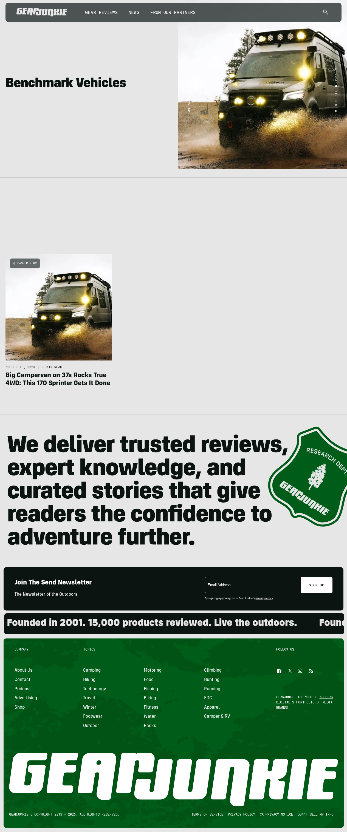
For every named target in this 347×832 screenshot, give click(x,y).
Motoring (152, 671)
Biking (149, 698)
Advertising (26, 698)
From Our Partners (173, 12)
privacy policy (264, 598)
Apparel (212, 707)
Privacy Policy (241, 814)
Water (149, 717)
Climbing (213, 671)
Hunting (211, 680)
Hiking (89, 680)
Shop (20, 707)
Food (148, 680)
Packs (149, 726)
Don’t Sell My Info (315, 814)
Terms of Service (207, 814)
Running (212, 689)
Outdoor (91, 726)
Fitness (150, 707)
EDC (208, 698)
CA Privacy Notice (276, 814)
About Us (23, 671)
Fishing (150, 689)
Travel (89, 698)
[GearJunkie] (41, 12)
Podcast (23, 689)
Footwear (92, 717)
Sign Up (316, 585)
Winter (89, 707)
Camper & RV (27, 263)
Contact (22, 680)
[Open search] (326, 12)
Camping (92, 671)
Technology (94, 689)
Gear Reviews (101, 12)
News (134, 12)
